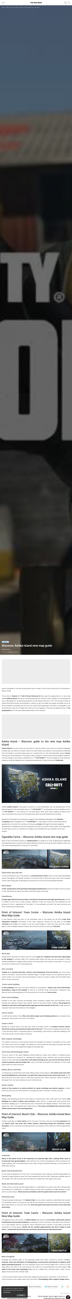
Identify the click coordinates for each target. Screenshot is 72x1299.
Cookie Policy (7, 1292)
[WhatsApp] (62, 1286)
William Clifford (6, 649)
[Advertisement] (36, 671)
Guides (5, 641)
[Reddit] (67, 1286)
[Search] (68, 2)
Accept (21, 1295)
